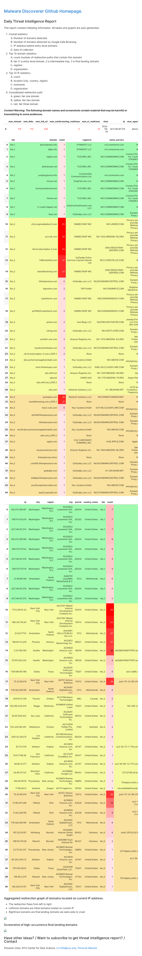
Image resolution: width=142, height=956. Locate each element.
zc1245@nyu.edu (66, 947)
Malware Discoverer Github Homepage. (43, 11)
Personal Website (87, 947)
